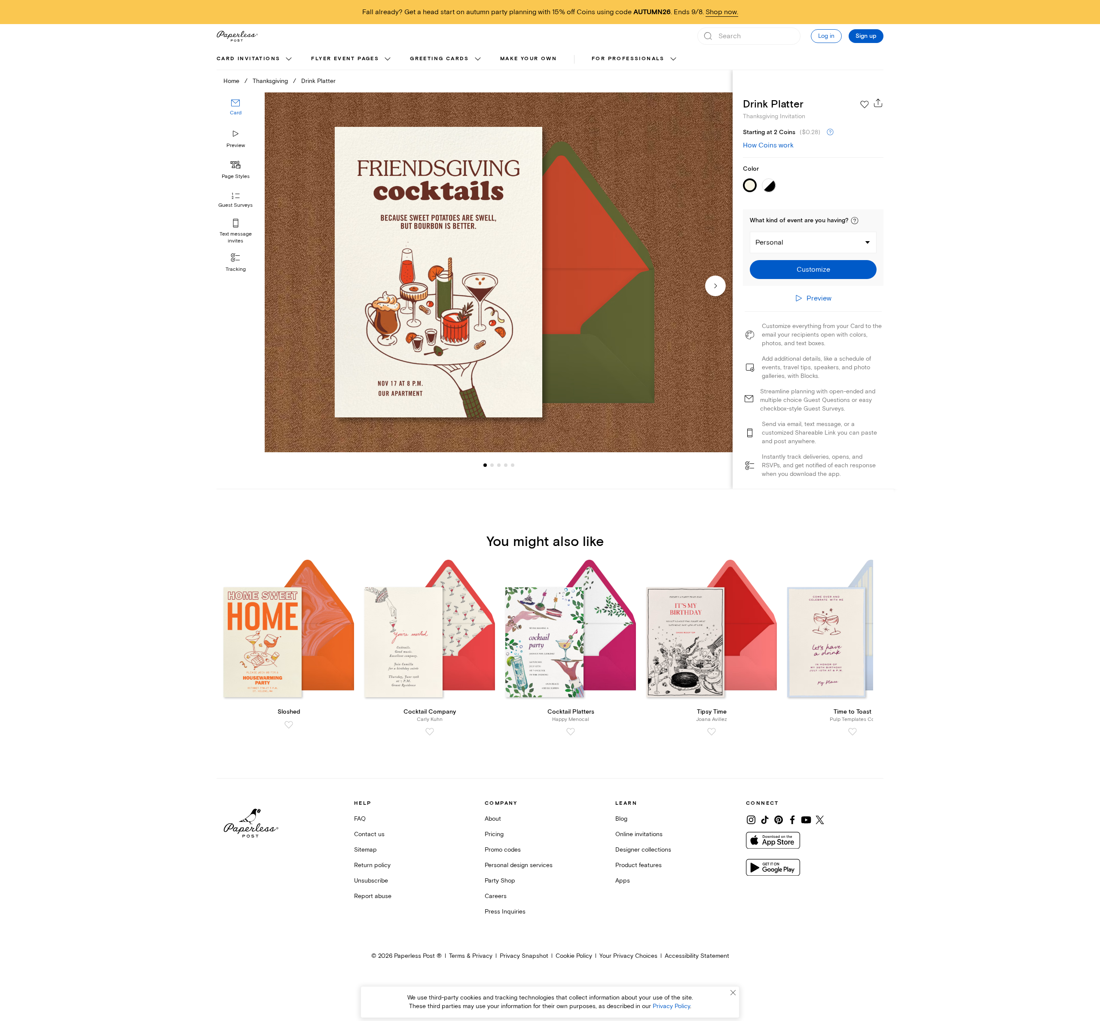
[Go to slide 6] (512, 465)
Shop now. (722, 12)
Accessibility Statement (697, 956)
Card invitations (248, 58)
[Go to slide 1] (485, 465)
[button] (854, 220)
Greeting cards (439, 58)
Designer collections (643, 849)
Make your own (528, 58)
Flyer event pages (345, 58)
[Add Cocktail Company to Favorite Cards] (430, 732)
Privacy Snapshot (524, 956)
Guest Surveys (235, 205)
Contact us (369, 834)
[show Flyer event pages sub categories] (387, 59)
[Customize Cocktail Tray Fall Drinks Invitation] (498, 272)
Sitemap (365, 849)
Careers (496, 896)
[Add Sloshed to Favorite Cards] (289, 725)
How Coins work (768, 145)
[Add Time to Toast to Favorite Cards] (852, 732)
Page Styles (236, 176)
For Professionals (628, 58)
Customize (813, 269)
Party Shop (500, 880)
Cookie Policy (574, 956)
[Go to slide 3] (492, 465)
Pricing (494, 834)
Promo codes (503, 849)
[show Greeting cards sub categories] (478, 59)
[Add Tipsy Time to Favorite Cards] (711, 732)
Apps (622, 880)
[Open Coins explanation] (830, 132)
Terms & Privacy (470, 956)
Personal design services (519, 865)
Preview (235, 145)
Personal (769, 242)
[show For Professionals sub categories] (673, 59)
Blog (621, 818)
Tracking (236, 269)
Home (231, 81)
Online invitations (639, 834)
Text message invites (236, 237)
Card (235, 113)
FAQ (360, 818)
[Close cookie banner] (733, 992)
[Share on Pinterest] (778, 820)
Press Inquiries (505, 911)
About (493, 818)
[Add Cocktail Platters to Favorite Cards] (570, 732)
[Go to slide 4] (499, 465)
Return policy (372, 865)
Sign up (866, 36)
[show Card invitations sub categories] (289, 59)
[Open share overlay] (878, 103)
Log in (826, 36)
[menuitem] (255, 59)
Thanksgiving (270, 81)
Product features (638, 865)
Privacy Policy (671, 1006)
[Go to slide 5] (505, 465)
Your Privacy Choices (628, 956)
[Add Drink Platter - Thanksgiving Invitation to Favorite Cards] (864, 104)
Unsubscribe (371, 880)
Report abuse (372, 896)
